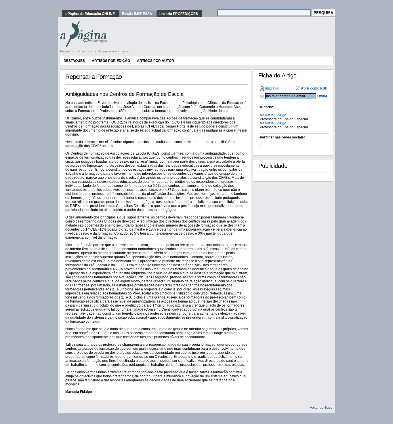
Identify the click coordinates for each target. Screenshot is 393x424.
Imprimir (272, 88)
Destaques (74, 61)
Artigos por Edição (111, 61)
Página (65, 51)
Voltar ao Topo (321, 408)
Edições (81, 51)
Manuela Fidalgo (273, 115)
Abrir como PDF (314, 88)
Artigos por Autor (155, 61)
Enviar (322, 96)
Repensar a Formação (113, 51)
